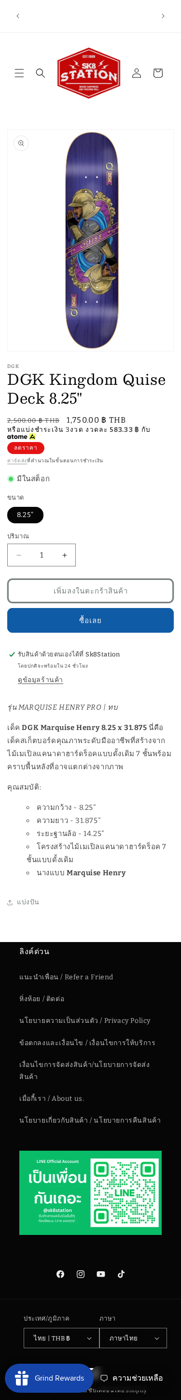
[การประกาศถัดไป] (163, 16)
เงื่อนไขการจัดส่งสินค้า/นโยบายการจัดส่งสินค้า (84, 1071)
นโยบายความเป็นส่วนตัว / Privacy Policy (85, 1021)
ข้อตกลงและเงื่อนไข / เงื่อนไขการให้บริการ (87, 1043)
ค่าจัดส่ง (17, 461)
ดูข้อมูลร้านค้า (40, 680)
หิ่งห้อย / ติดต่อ (41, 999)
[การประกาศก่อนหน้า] (17, 16)
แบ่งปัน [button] (28, 902)
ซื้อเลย (90, 620)
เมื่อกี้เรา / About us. (51, 1099)
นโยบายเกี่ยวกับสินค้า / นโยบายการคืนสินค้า (90, 1120)
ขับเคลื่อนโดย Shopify (117, 1390)
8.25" (25, 515)
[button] (19, 73)
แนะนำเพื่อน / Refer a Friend (66, 977)
